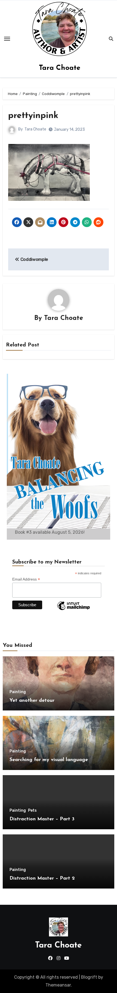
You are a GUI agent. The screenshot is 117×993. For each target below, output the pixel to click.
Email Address (26, 579)
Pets (32, 810)
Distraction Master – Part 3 (42, 819)
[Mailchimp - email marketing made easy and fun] (73, 610)
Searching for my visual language (49, 760)
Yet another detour (32, 700)
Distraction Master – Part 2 (42, 878)
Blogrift (89, 977)
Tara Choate (59, 68)
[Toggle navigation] (7, 38)
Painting (18, 692)
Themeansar (58, 985)
